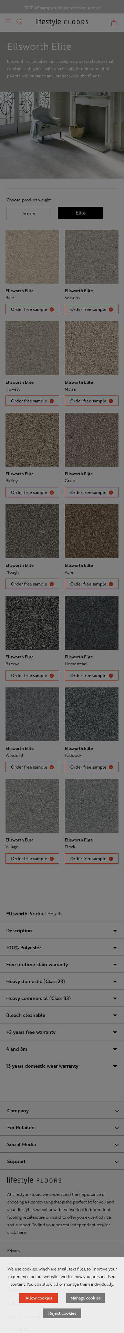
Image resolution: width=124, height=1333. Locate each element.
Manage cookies (86, 1298)
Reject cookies (62, 1313)
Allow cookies (38, 1298)
